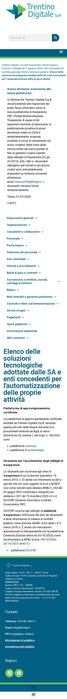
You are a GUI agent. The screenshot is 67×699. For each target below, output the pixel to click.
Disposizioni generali (20, 218)
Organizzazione (17, 225)
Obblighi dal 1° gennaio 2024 (27, 68)
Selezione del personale (22, 252)
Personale (13, 238)
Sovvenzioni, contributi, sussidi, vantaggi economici (27, 281)
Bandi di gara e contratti (22, 272)
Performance (15, 245)
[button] (61, 51)
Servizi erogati (16, 310)
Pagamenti (13, 317)
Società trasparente (31, 64)
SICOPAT (30, 550)
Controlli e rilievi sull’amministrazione (31, 303)
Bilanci (11, 290)
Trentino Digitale (10, 64)
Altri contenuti (16, 337)
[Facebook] (19, 673)
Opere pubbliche (17, 324)
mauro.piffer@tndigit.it (28, 181)
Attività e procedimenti (21, 266)
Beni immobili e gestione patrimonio (30, 296)
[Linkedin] (9, 673)
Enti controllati (16, 259)
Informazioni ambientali (22, 331)
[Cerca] (55, 37)
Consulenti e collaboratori (23, 231)
